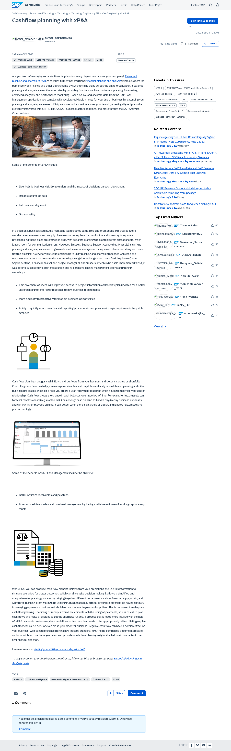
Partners (111, 5)
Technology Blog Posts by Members (178, 161)
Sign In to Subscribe (203, 20)
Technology (62, 13)
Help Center (138, 5)
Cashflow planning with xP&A (50, 20)
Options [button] (189, 26)
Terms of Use (37, 745)
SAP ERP (88, 60)
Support (101, 745)
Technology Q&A (166, 146)
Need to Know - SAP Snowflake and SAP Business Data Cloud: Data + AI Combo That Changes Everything (184, 173)
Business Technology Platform (170, 117)
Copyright (52, 745)
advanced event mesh (166, 99)
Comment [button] (136, 693)
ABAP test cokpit (185, 94)
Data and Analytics (45, 60)
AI (184, 99)
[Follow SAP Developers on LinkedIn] (209, 745)
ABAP (158, 88)
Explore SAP (198, 5)
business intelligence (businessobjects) (69, 679)
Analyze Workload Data (202, 99)
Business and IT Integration (168, 111)
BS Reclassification (164, 105)
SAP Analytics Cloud (23, 60)
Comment (25, 729)
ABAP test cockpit (164, 94)
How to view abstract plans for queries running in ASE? (186, 204)
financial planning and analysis (103, 81)
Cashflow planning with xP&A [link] (115, 13)
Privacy (23, 745)
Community (32, 4)
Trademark (88, 745)
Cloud (99, 60)
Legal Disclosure (70, 745)
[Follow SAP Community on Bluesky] (197, 745)
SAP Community (19, 13)
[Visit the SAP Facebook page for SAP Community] (191, 745)
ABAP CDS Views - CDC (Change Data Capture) (188, 88)
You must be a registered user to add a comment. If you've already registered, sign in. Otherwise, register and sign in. (75, 720)
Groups (81, 5)
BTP (181, 105)
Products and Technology (59, 5)
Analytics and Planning (69, 60)
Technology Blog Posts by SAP (85, 13)
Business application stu (199, 111)
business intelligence (37, 679)
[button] (204, 44)
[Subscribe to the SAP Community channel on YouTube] (203, 745)
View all (158, 326)
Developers (95, 5)
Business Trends (126, 60)
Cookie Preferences (120, 745)
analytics (18, 679)
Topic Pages (155, 5)
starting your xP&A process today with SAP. (59, 649)
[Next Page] (188, 120)
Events (123, 5)
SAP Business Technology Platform (30, 67)
